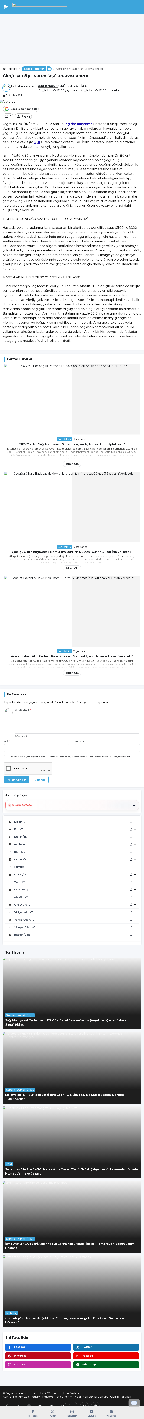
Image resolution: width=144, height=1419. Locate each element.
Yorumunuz (23, 709)
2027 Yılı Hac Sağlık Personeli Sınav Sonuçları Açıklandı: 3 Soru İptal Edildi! (72, 444)
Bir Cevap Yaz (17, 694)
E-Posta (80, 741)
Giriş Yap (40, 779)
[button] (49, 68)
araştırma (84, 124)
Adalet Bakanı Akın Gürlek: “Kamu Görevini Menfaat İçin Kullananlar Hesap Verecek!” (72, 656)
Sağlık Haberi (48, 85)
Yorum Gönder (16, 779)
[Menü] (6, 7)
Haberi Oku (72, 463)
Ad (7, 741)
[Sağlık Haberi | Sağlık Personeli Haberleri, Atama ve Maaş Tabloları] (39, 6)
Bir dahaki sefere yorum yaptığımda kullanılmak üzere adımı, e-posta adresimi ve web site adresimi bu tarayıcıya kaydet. (70, 756)
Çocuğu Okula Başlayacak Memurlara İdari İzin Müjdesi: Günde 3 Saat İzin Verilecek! (72, 552)
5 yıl (37, 142)
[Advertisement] (72, 37)
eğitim (71, 124)
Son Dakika (64, 439)
